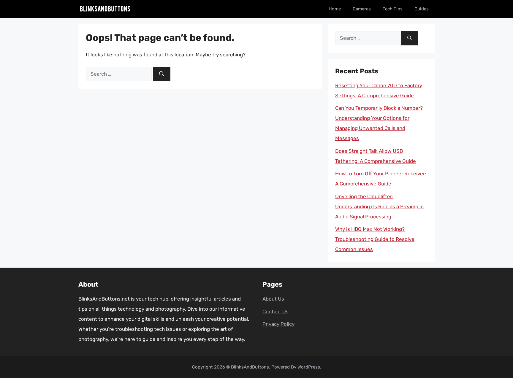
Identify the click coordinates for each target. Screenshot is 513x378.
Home (335, 9)
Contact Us (275, 312)
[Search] (161, 74)
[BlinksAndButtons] (105, 9)
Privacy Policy (278, 324)
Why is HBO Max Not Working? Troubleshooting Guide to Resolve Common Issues (374, 239)
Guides (421, 9)
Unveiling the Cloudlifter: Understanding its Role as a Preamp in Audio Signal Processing (379, 206)
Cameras (362, 9)
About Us (273, 299)
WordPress (308, 367)
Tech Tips (393, 9)
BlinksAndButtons (250, 367)
